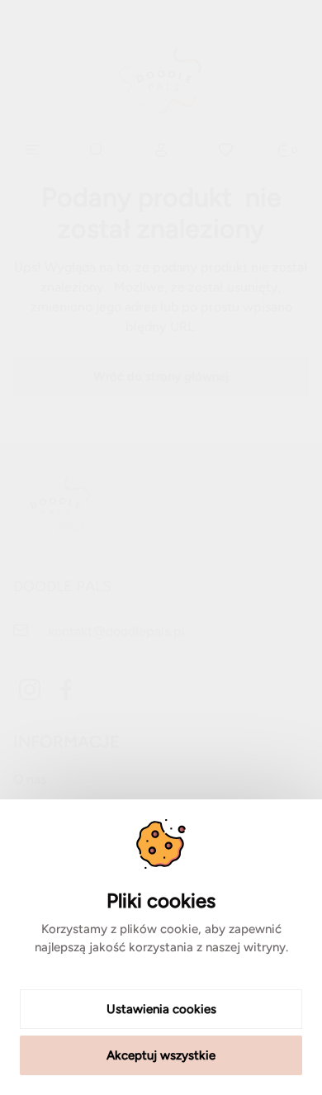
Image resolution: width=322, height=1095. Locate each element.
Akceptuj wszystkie (161, 1055)
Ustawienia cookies (161, 1009)
